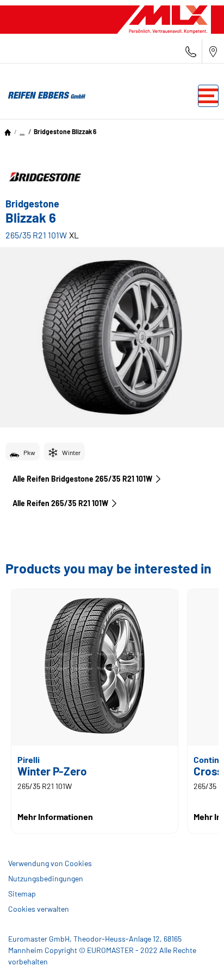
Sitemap (22, 893)
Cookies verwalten (38, 908)
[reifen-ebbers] (43, 95)
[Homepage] (7, 131)
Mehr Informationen (55, 816)
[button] (22, 131)
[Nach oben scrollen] (195, 955)
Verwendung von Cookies (50, 863)
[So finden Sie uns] (213, 51)
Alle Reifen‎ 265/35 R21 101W (60, 503)
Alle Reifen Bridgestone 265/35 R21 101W (82, 478)
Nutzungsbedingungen (45, 878)
